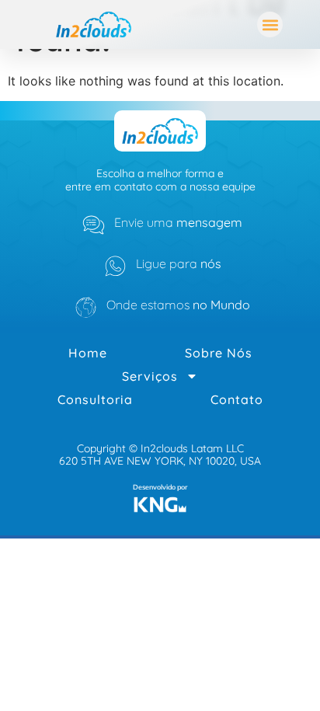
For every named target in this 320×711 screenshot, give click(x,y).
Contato (236, 399)
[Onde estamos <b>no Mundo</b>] (86, 307)
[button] (270, 24)
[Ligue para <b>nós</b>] (115, 266)
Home (87, 353)
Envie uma (178, 222)
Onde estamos (178, 304)
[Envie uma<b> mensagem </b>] (94, 225)
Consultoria (95, 399)
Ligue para (178, 263)
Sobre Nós (218, 353)
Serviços (150, 376)
